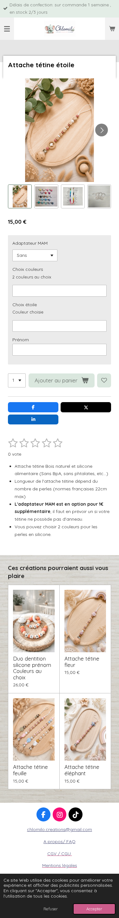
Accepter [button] (94, 908)
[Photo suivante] (101, 130)
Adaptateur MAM (30, 243)
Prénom (20, 340)
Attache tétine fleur (81, 661)
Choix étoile (24, 304)
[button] (20, 196)
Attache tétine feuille (30, 770)
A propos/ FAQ (59, 841)
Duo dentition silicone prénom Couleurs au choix (32, 667)
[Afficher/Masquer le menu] (7, 29)
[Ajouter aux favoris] (104, 380)
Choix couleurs (27, 269)
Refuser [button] (50, 908)
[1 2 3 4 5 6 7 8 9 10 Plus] (17, 380)
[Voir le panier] (112, 29)
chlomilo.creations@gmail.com (59, 829)
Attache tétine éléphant (81, 770)
